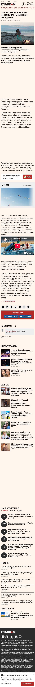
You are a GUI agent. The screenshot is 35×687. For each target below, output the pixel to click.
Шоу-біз (5, 385)
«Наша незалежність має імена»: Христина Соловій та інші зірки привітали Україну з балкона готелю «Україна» (21, 391)
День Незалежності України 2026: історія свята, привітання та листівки (15, 580)
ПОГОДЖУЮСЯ (27, 683)
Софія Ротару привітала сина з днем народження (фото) (21, 424)
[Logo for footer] (8, 633)
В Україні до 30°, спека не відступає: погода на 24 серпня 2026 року (16, 573)
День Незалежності (21, 8)
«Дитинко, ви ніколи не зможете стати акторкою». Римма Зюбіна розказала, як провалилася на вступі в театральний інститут (22, 435)
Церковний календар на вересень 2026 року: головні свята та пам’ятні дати (19, 531)
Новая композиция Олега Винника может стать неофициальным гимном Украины (21, 361)
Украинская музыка (10, 301)
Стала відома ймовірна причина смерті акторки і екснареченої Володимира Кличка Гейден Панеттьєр (20, 547)
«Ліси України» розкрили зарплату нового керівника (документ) (16, 595)
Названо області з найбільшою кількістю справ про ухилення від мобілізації (20, 538)
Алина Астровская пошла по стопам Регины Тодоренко (21, 371)
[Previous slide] (30, 8)
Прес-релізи (7, 609)
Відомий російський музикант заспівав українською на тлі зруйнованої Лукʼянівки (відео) (20, 403)
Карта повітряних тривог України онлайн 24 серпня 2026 (20, 524)
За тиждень (4, 510)
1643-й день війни (7, 8)
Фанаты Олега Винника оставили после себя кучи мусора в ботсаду (22, 352)
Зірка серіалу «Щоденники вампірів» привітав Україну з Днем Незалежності (22, 446)
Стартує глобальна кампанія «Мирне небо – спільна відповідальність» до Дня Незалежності (22, 614)
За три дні (12, 510)
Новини (5, 563)
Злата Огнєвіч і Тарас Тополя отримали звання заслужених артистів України (21, 414)
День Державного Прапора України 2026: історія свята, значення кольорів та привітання (15, 587)
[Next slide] (33, 8)
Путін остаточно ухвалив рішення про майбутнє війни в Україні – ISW (19, 555)
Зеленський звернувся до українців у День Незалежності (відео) (16, 567)
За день (19, 510)
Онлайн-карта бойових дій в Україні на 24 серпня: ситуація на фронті (20, 516)
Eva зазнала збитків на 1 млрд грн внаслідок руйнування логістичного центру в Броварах (17, 601)
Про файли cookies (6, 683)
